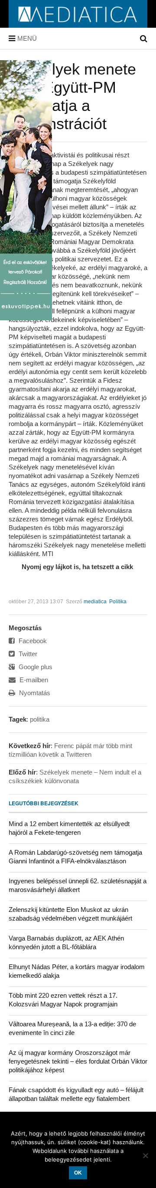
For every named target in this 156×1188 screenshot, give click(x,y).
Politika (118, 602)
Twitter (27, 653)
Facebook (32, 640)
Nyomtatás (33, 693)
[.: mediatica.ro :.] (78, 25)
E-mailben (33, 680)
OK (78, 1173)
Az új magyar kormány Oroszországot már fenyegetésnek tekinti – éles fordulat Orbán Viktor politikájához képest (78, 1061)
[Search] (143, 38)
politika (39, 719)
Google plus (34, 666)
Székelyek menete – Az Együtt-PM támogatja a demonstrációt (72, 96)
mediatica (95, 602)
